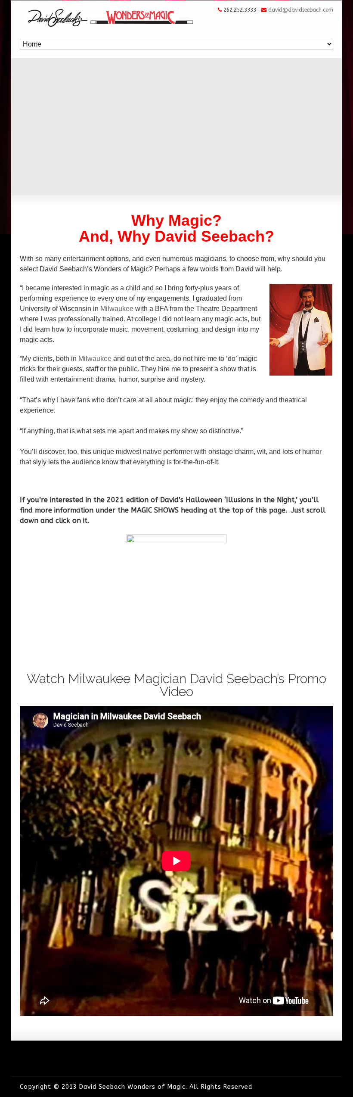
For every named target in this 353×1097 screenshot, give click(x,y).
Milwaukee (116, 308)
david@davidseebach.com (300, 10)
